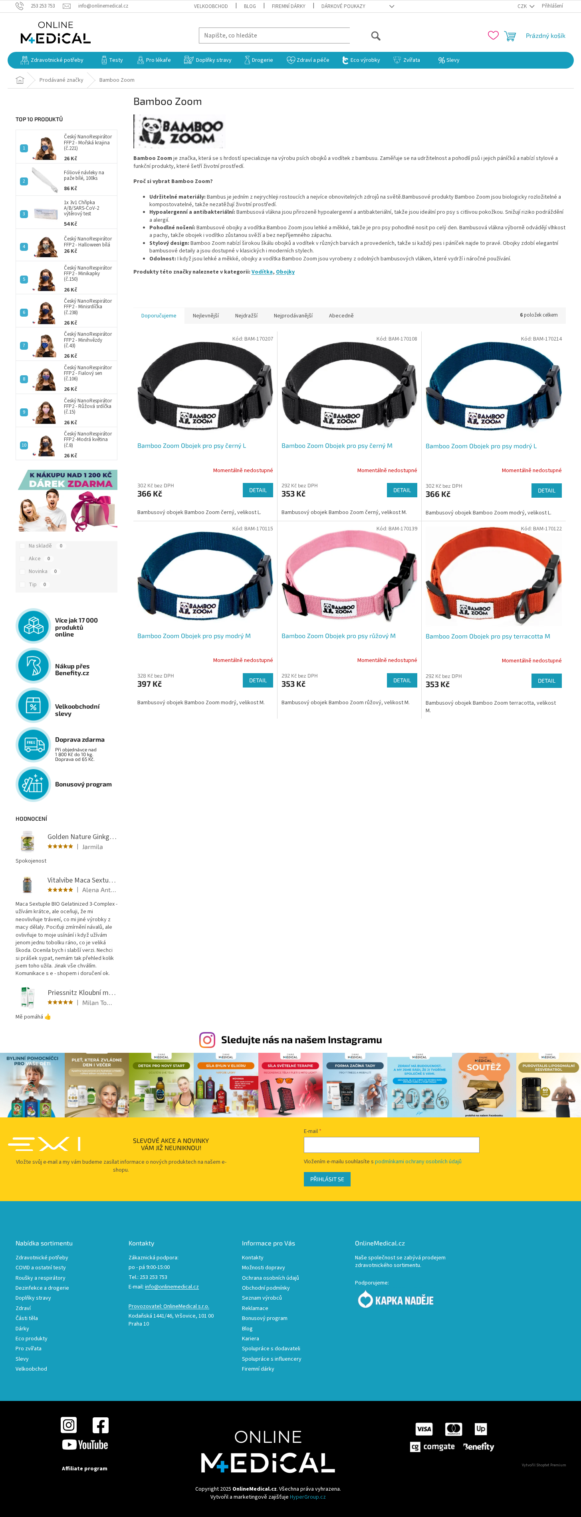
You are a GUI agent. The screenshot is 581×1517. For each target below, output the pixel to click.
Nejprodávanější (293, 316)
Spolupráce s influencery (271, 1359)
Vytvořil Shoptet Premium (544, 1465)
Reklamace (255, 1308)
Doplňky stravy (33, 1298)
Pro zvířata (29, 1349)
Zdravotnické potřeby (42, 1258)
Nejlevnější (206, 316)
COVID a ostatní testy (41, 1268)
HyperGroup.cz (308, 1497)
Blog (250, 6)
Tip (37, 585)
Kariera (250, 1339)
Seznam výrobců (262, 1298)
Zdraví (23, 1308)
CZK (523, 6)
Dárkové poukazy (343, 6)
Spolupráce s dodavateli (271, 1349)
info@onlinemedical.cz (172, 1287)
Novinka (43, 571)
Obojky (285, 272)
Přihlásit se (327, 1179)
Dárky (22, 1329)
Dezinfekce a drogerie (42, 1288)
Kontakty (253, 1258)
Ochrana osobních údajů (270, 1278)
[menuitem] (52, 60)
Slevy (22, 1359)
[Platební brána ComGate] (452, 1437)
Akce (39, 559)
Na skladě (45, 546)
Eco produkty (32, 1339)
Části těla (27, 1318)
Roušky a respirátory (40, 1278)
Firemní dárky (288, 6)
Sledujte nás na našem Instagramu (301, 1039)
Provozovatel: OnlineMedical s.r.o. (169, 1306)
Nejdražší (246, 316)
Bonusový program (265, 1318)
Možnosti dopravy (263, 1268)
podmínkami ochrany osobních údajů (418, 1162)
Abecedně (341, 316)
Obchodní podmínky (266, 1288)
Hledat (365, 35)
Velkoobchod (211, 6)
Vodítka (262, 272)
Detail (258, 490)
